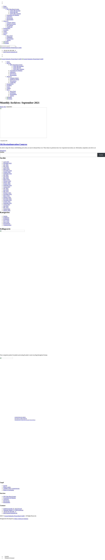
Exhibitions (9, 37)
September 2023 (7, 185)
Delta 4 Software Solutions (21, 518)
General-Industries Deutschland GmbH (14, 516)
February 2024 (7, 181)
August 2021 (6, 204)
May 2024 (6, 178)
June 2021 (6, 206)
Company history (11, 22)
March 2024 (6, 179)
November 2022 (7, 194)
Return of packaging (8, 490)
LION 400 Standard (15, 10)
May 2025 (6, 166)
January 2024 (6, 182)
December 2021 (7, 198)
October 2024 (6, 172)
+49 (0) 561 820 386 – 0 (9, 511)
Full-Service (10, 18)
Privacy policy (7, 487)
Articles (9, 40)
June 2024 (6, 176)
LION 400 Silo (14, 12)
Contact (5, 33)
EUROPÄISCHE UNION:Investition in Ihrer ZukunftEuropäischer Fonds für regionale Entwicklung (25, 419)
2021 (5, 106)
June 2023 (6, 190)
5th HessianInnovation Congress (13, 144)
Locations (5, 30)
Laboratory (9, 16)
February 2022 (7, 197)
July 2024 (5, 175)
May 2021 (6, 207)
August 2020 (6, 209)
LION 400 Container (15, 13)
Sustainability (6, 28)
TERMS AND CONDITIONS (11, 488)
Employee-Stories (11, 24)
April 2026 (6, 162)
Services (5, 7)
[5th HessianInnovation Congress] (23, 137)
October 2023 (6, 184)
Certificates (9, 27)
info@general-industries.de (10, 52)
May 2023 (6, 191)
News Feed (9, 35)
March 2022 (6, 195)
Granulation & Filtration (13, 15)
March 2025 (6, 169)
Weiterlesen (3, 150)
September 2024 (7, 173)
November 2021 (7, 200)
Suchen (2, 152)
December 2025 (7, 163)
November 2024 (7, 170)
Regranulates (10, 19)
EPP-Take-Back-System (13, 9)
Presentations (10, 38)
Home (4, 6)
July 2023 (5, 188)
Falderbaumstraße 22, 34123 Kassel (12, 508)
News (4, 34)
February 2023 (7, 193)
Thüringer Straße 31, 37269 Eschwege (13, 510)
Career (5, 31)
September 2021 (7, 203)
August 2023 (6, 187)
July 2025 (5, 164)
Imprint (5, 485)
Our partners (10, 25)
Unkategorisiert (7, 225)
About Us (5, 21)
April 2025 (6, 167)
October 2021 (6, 201)
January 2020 (6, 210)
